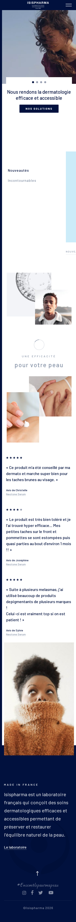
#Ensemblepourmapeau (38, 884)
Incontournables (22, 180)
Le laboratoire (15, 847)
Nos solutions (39, 108)
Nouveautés (18, 170)
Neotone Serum (16, 494)
